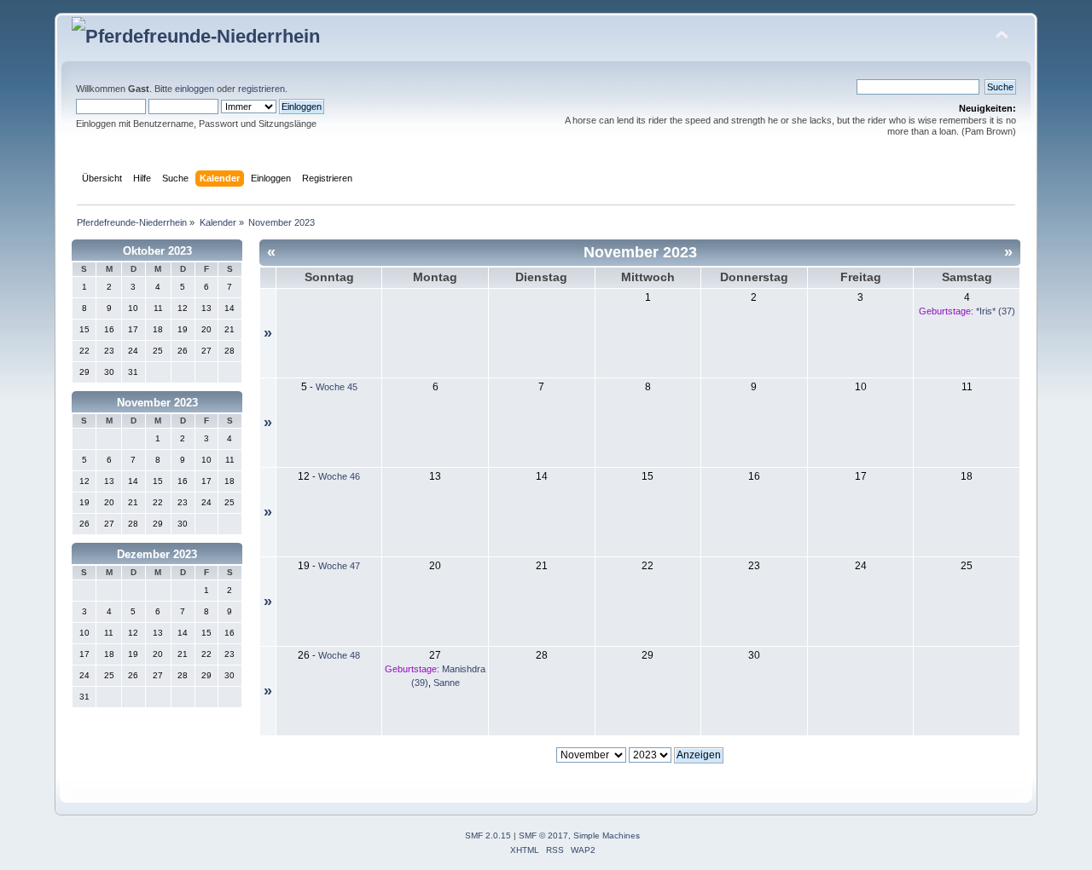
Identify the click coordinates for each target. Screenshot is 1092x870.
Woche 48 (339, 655)
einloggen (194, 89)
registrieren (261, 89)
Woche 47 (339, 566)
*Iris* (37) (995, 311)
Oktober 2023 (157, 251)
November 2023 (157, 402)
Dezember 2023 (157, 554)
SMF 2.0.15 (488, 835)
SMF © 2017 (543, 835)
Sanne (446, 682)
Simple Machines (606, 835)
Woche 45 (336, 387)
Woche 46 (339, 476)
